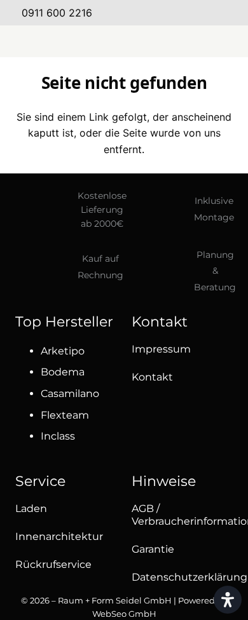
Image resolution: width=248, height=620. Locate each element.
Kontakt (152, 377)
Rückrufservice (53, 564)
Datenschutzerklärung (189, 577)
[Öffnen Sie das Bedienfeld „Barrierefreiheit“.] (228, 600)
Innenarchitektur (59, 536)
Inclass (58, 436)
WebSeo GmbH (124, 614)
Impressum (161, 349)
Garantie (153, 549)
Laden (31, 508)
